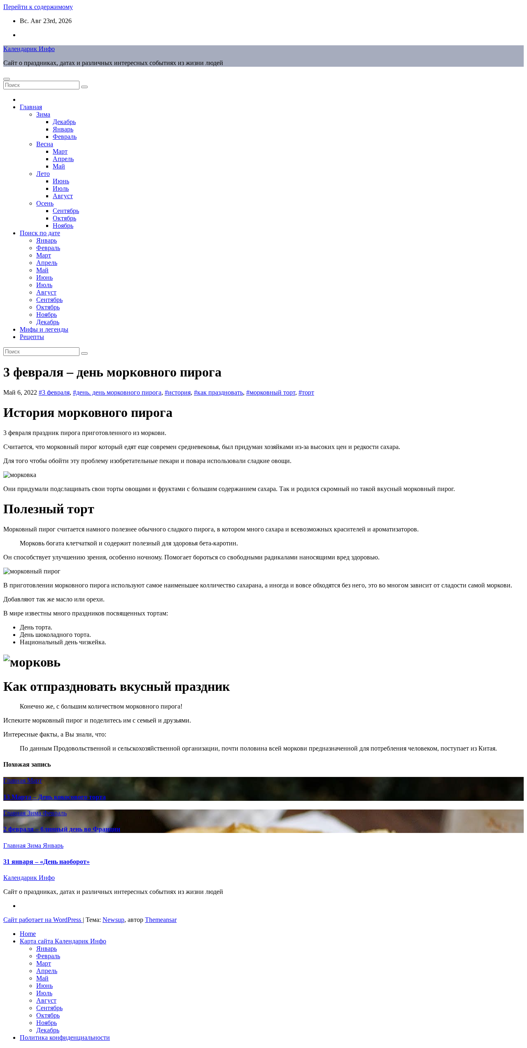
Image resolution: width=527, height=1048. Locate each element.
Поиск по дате (40, 232)
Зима (43, 114)
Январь (63, 129)
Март (60, 151)
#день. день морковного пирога (117, 392)
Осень (45, 203)
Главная (31, 106)
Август (63, 195)
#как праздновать (218, 392)
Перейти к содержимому (38, 6)
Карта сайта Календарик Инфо (63, 941)
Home (28, 933)
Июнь (61, 181)
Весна (44, 143)
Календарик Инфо (29, 48)
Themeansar (161, 919)
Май (59, 166)
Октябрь (64, 218)
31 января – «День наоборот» (46, 861)
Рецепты (32, 336)
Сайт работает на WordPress (43, 919)
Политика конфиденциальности (65, 1037)
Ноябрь (63, 225)
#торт (306, 392)
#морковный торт (270, 392)
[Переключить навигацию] (6, 79)
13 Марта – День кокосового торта (54, 796)
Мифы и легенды (44, 329)
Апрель (63, 158)
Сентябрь (66, 210)
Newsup (113, 919)
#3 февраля (54, 392)
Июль (61, 188)
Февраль (65, 136)
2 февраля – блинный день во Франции (61, 829)
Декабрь (64, 121)
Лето (43, 173)
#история (178, 392)
